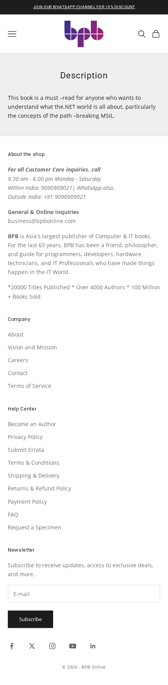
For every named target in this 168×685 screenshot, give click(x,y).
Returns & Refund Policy (39, 488)
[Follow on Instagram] (52, 646)
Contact (18, 373)
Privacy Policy (25, 437)
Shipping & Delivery (33, 475)
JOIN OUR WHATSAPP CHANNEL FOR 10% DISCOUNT (84, 7)
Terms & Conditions (33, 462)
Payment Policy (27, 501)
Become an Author (32, 424)
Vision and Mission (32, 347)
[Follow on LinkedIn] (93, 646)
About (15, 334)
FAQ (13, 514)
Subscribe (30, 619)
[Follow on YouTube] (73, 646)
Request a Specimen (34, 527)
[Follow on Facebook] (12, 646)
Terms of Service (29, 385)
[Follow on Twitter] (32, 646)
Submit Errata (26, 449)
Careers (18, 360)
